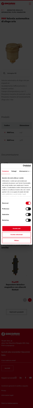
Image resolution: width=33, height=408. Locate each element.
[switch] (28, 208)
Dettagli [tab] (13, 171)
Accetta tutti (16, 228)
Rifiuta (16, 240)
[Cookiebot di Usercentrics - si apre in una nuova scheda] (23, 166)
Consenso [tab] (5, 171)
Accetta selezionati (16, 234)
